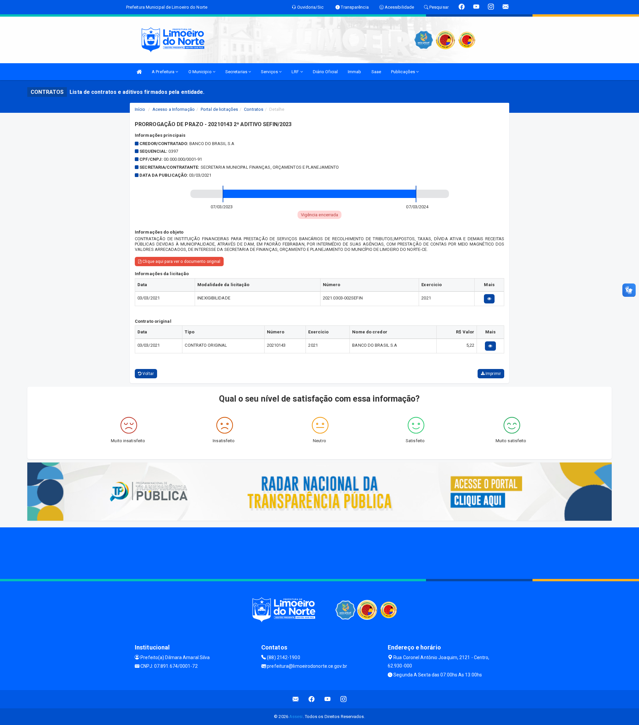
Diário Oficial (325, 71)
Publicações (403, 71)
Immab (354, 71)
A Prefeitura (163, 71)
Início (140, 109)
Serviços (270, 71)
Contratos (253, 109)
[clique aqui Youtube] (327, 699)
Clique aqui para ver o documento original (180, 261)
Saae (376, 71)
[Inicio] (139, 71)
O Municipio (200, 71)
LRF (296, 71)
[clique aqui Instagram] (343, 699)
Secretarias (236, 71)
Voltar (147, 373)
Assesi (296, 716)
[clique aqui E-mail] (296, 699)
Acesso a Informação (173, 109)
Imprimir (493, 373)
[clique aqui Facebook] (312, 699)
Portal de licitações (219, 109)
